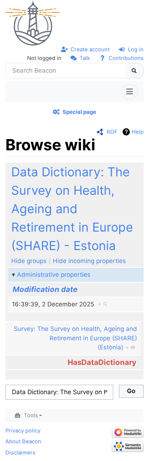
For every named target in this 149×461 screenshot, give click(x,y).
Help (138, 132)
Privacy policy (23, 430)
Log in (136, 49)
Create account (90, 49)
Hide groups (29, 260)
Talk (85, 58)
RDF (112, 132)
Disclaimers (20, 452)
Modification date (45, 289)
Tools (31, 415)
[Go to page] (134, 71)
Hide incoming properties (89, 260)
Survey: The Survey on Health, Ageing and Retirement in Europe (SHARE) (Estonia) (75, 338)
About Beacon (23, 441)
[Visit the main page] (32, 22)
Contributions (126, 58)
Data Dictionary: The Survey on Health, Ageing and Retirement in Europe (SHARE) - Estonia (72, 208)
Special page (79, 112)
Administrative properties (53, 274)
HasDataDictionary (102, 362)
